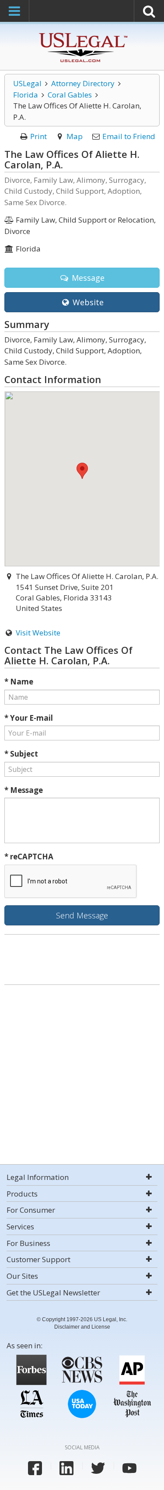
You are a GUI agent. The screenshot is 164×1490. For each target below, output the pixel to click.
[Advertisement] (82, 1076)
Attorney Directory (83, 83)
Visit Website (38, 633)
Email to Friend (128, 136)
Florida (25, 95)
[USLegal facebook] (35, 1468)
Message (87, 277)
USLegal (27, 83)
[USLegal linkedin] (66, 1468)
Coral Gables (70, 95)
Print (38, 136)
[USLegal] (82, 34)
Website (87, 302)
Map (74, 136)
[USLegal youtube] (129, 1468)
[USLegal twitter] (98, 1468)
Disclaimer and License (82, 1327)
